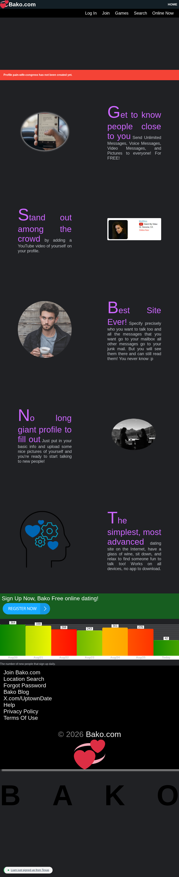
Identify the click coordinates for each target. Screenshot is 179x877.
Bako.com (103, 734)
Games (121, 13)
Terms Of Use (20, 718)
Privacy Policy (20, 711)
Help (9, 705)
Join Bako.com (21, 672)
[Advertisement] (89, 42)
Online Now (163, 13)
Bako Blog (16, 692)
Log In (91, 13)
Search (140, 13)
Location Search (23, 679)
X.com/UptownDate (27, 698)
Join (106, 13)
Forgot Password (24, 685)
